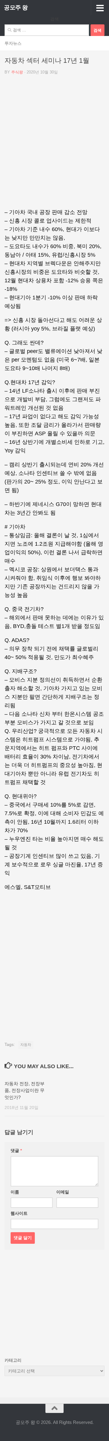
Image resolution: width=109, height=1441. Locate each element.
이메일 (62, 1192)
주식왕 (17, 72)
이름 (15, 1192)
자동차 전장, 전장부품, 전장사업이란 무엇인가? (25, 1090)
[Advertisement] (54, 144)
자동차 (25, 1045)
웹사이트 (19, 1213)
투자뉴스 (13, 43)
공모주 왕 (16, 7)
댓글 (16, 1150)
